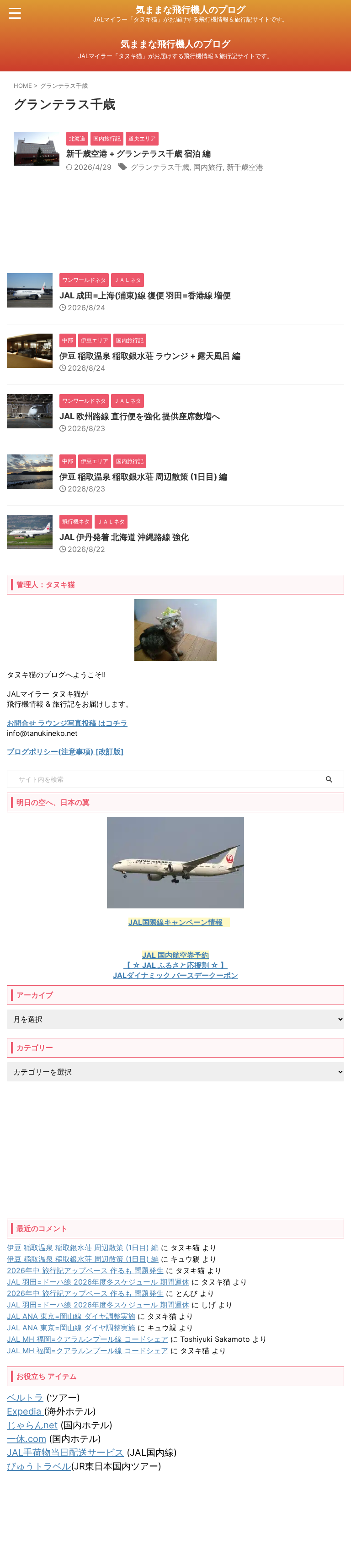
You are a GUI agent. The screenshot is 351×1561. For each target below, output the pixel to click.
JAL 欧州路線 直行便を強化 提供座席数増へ (139, 416)
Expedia (25, 1411)
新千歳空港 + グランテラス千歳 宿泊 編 (138, 153)
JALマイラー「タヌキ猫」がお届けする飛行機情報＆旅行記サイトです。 (175, 1534)
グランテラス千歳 (160, 167)
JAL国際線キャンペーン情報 (175, 922)
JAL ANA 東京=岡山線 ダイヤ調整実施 (71, 1316)
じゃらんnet (32, 1425)
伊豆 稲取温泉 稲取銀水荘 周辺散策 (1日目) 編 (143, 476)
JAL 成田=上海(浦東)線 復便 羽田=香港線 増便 (145, 295)
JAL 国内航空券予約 (175, 955)
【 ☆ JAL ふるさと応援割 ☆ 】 (175, 965)
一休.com (26, 1438)
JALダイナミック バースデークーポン (175, 975)
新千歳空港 (245, 167)
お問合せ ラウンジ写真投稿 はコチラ (67, 723)
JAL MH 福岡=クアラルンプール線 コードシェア (87, 1339)
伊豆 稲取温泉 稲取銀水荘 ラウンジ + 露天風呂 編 (149, 356)
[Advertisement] (175, 1150)
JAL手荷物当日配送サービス (65, 1452)
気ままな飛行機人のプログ (190, 9)
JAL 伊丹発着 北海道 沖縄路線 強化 (124, 537)
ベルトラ (25, 1397)
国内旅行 (208, 167)
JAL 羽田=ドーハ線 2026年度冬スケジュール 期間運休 (98, 1281)
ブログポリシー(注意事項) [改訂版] (65, 751)
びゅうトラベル (39, 1466)
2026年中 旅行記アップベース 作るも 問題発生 (85, 1270)
